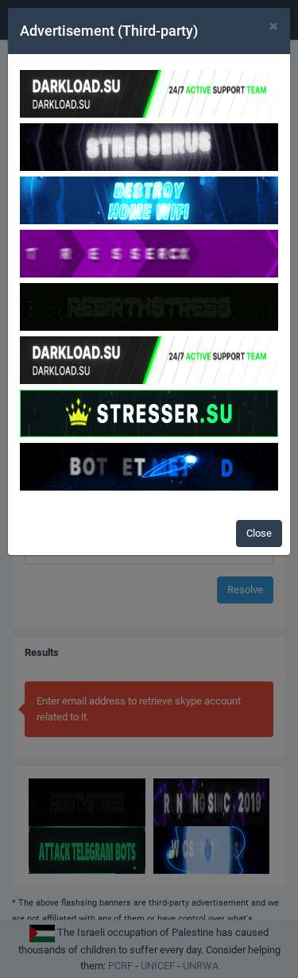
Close (259, 533)
